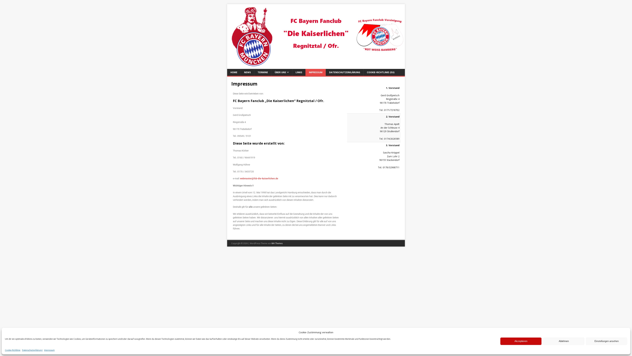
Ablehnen (564, 341)
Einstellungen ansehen (606, 341)
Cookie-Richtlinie (12, 350)
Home (233, 72)
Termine (263, 72)
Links (299, 72)
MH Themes (277, 243)
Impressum (49, 350)
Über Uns (280, 72)
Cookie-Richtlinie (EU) (381, 72)
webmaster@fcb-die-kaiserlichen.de (259, 178)
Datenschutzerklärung (32, 350)
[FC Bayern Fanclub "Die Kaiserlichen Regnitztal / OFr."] (316, 66)
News (247, 72)
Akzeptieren (520, 341)
